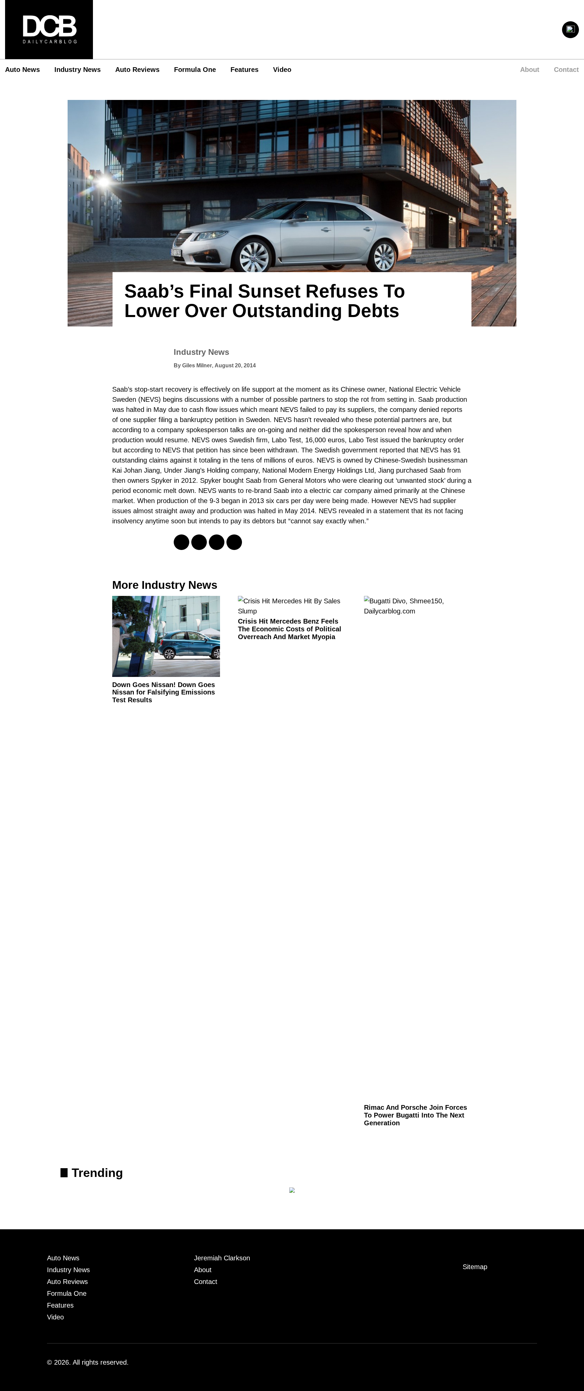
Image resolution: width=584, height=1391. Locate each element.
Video (282, 69)
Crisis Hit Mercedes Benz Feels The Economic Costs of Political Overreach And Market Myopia (289, 629)
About (529, 69)
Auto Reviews (137, 69)
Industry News (77, 69)
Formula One (195, 69)
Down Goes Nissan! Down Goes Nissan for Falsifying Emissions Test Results (163, 692)
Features (244, 69)
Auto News (22, 69)
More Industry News (164, 585)
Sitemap (475, 1266)
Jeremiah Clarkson (222, 1258)
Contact (566, 69)
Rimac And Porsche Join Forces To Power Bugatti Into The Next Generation (415, 1115)
